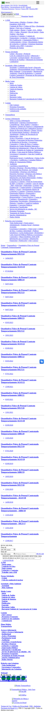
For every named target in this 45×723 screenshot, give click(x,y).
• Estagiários (32, 199)
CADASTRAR (8, 560)
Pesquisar (25, 16)
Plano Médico (5, 7)
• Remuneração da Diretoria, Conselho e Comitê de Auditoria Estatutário (25, 203)
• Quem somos (28, 223)
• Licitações (23, 38)
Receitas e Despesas (16, 168)
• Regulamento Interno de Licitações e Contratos (26, 43)
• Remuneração (22, 199)
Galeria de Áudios (16, 85)
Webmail (28, 7)
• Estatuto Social (25, 225)
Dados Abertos (15, 217)
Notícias (12, 91)
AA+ (11, 5)
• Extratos (39, 38)
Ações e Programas (16, 138)
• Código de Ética (29, 26)
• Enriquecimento (23, 58)
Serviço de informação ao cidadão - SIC (23, 209)
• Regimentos (38, 233)
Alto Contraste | (5, 5)
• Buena (22, 30)
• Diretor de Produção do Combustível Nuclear (26, 128)
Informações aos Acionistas (19, 239)
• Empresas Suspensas (35, 44)
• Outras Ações (39, 158)
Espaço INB (24, 9)
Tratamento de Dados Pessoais (20, 213)
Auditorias (13, 164)
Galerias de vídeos (16, 87)
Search (31, 16)
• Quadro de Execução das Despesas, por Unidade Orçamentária (27, 170)
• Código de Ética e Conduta (28, 144)
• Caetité (29, 30)
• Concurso (28, 46)
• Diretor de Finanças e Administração (30, 126)
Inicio (12, 83)
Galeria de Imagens (16, 89)
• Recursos (18, 54)
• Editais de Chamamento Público (26, 161)
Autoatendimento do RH (17, 7)
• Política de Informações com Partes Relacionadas (23, 177)
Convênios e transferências (19, 166)
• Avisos (24, 42)
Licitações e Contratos (17, 36)
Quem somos (14, 22)
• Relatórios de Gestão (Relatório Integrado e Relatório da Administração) (24, 146)
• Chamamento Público (30, 40)
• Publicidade (27, 185)
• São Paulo (20, 34)
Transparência (10, 115)
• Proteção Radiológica (25, 73)
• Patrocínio (18, 185)
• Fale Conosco (33, 241)
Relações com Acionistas (13, 221)
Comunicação (14, 111)
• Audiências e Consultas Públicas (30, 160)
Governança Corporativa (18, 229)
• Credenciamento (25, 187)
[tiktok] (23, 678)
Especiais (13, 95)
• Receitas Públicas (30, 168)
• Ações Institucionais (25, 233)
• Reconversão (35, 58)
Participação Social (16, 158)
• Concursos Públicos (24, 205)
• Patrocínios (39, 69)
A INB (7, 20)
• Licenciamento (26, 71)
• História (22, 22)
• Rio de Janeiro (32, 32)
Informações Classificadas (19, 207)
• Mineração (34, 56)
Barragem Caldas (16, 97)
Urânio (12, 54)
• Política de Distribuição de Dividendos (26, 179)
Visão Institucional (16, 223)
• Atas (21, 136)
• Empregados (30, 193)
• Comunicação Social (24, 67)
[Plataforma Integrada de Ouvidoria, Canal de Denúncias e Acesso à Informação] (22, 691)
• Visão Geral (31, 229)
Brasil (7, 3)
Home (3, 245)
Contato (8, 103)
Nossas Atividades (11, 52)
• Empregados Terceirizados (24, 200)
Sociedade (13, 67)
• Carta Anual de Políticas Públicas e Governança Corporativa (27, 235)
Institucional (14, 123)
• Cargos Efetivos (27, 197)
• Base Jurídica (25, 124)
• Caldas (17, 32)
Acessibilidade (23, 5)
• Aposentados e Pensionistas (23, 194)
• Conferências (28, 158)
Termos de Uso (6, 706)
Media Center (10, 81)
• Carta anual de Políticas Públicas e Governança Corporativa (25, 153)
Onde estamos (14, 30)
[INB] (16, 14)
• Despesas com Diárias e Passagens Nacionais (23, 173)
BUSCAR (40, 554)
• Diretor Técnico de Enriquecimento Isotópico (26, 131)
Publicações (14, 93)
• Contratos (32, 38)
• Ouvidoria (14, 160)
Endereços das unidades (18, 109)
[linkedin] (18, 678)
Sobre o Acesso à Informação (20, 121)
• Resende (23, 32)
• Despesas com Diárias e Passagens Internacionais (26, 175)
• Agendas (34, 124)
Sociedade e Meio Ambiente (15, 65)
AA (14, 5)
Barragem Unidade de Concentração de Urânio (26, 99)
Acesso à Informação (12, 119)
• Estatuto (29, 22)
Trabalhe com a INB (17, 46)
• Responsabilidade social (26, 69)
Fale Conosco (14, 105)
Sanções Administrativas (18, 215)
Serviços (17, 9)
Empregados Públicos (17, 193)
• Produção (26, 54)
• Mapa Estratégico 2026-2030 (24, 23)
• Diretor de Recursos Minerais (26, 129)
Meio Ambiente (15, 71)
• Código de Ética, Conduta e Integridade (26, 230)
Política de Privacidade (20, 706)
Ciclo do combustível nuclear (20, 56)
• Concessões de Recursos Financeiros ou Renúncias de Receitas (26, 141)
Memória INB (33, 9)
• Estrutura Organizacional (27, 123)
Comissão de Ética (16, 26)
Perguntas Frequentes (8, 9)
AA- (16, 5)
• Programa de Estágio (21, 47)
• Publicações (22, 241)
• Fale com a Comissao (23, 28)
